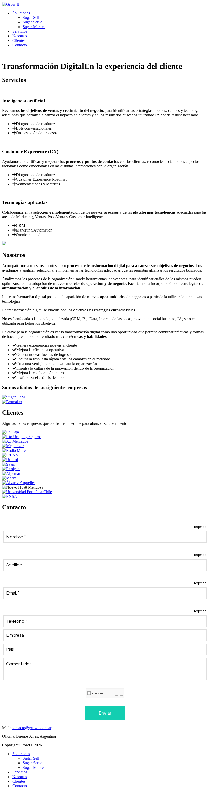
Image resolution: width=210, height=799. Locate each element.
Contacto (19, 45)
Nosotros (19, 36)
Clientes (18, 40)
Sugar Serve (32, 22)
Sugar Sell (31, 17)
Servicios (19, 31)
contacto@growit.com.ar (31, 727)
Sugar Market (34, 27)
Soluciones (21, 13)
